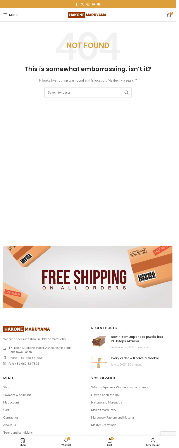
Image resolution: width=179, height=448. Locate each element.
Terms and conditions (18, 432)
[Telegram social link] (99, 4)
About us (9, 425)
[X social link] (82, 4)
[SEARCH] (127, 92)
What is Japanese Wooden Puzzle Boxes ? (119, 387)
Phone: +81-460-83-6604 (26, 357)
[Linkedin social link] (93, 4)
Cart (6, 410)
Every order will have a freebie (135, 358)
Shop (6, 387)
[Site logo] (87, 14)
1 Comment (143, 347)
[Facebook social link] (76, 4)
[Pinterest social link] (88, 4)
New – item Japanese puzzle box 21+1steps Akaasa (137, 339)
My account (11, 402)
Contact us (11, 417)
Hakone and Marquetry (106, 402)
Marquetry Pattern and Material (112, 417)
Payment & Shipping (17, 395)
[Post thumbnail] (99, 342)
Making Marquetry (103, 410)
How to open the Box (105, 395)
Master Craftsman (103, 425)
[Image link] (27, 328)
